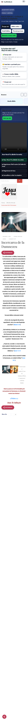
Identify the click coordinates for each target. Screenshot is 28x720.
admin (4, 239)
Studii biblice (6, 31)
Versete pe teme (18, 31)
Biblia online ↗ (16, 26)
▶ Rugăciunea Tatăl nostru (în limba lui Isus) (14, 165)
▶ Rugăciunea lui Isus (8, 171)
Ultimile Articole (10, 203)
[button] (4, 375)
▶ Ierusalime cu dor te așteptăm (12, 175)
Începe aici (5, 26)
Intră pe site (7, 118)
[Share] (4, 717)
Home (3, 203)
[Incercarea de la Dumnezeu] (9, 414)
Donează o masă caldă (9, 35)
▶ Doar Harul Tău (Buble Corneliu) (13, 160)
